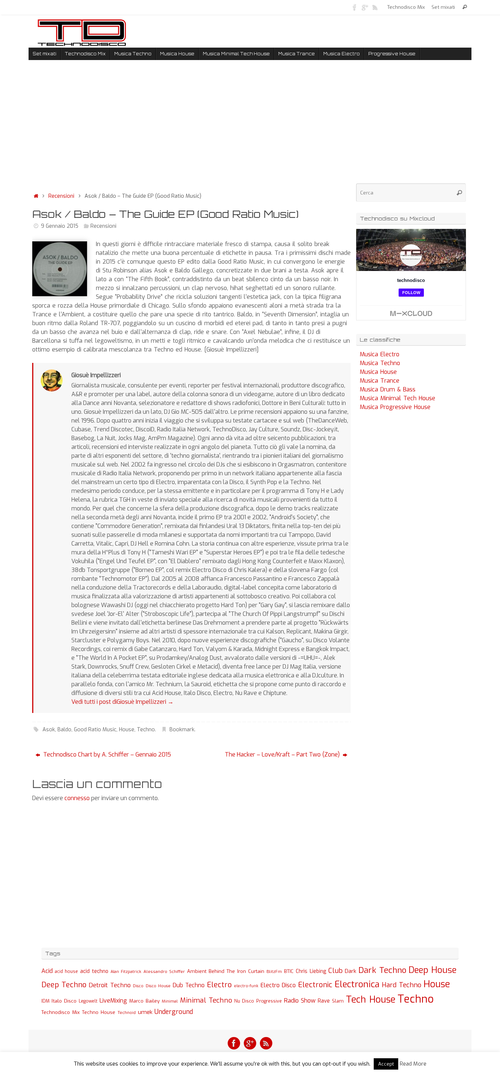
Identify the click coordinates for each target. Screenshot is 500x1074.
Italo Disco (64, 1000)
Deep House (432, 970)
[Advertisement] (191, 128)
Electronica (357, 984)
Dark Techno (382, 970)
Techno (146, 729)
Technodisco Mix (406, 7)
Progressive (269, 1001)
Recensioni (61, 196)
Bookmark (181, 729)
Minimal (170, 1001)
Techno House (98, 1012)
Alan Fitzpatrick (126, 971)
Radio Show (300, 1000)
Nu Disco (244, 1001)
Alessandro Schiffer (164, 971)
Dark (350, 971)
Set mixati (443, 7)
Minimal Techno (206, 1000)
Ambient (196, 971)
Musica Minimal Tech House (397, 398)
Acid (47, 971)
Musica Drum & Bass (387, 389)
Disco (138, 985)
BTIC (289, 971)
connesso (77, 798)
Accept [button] (386, 1064)
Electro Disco (278, 985)
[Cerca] (464, 7)
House (126, 729)
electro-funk (246, 986)
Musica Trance (379, 380)
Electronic (315, 985)
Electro (219, 985)
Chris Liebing (311, 971)
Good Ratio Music (95, 729)
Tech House (370, 999)
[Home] (36, 196)
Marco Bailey (144, 1001)
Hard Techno (401, 985)
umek (145, 1012)
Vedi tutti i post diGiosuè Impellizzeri (122, 702)
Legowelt (88, 1001)
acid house (66, 971)
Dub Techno (189, 985)
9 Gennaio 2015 (59, 226)
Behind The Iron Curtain (236, 971)
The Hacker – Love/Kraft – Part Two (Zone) (283, 754)
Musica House (378, 372)
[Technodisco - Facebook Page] (355, 7)
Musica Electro (379, 354)
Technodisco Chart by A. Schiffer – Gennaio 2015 (106, 754)
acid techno (94, 971)
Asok (48, 729)
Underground (173, 1012)
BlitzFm (274, 971)
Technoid (126, 1012)
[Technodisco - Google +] (365, 7)
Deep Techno (63, 985)
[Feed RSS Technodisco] (375, 7)
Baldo (64, 729)
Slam (338, 1001)
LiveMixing (113, 1000)
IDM (45, 1001)
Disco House (158, 986)
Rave (324, 1000)
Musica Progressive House (395, 407)
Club (335, 970)
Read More (413, 1063)
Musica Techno (380, 363)
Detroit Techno (110, 985)
